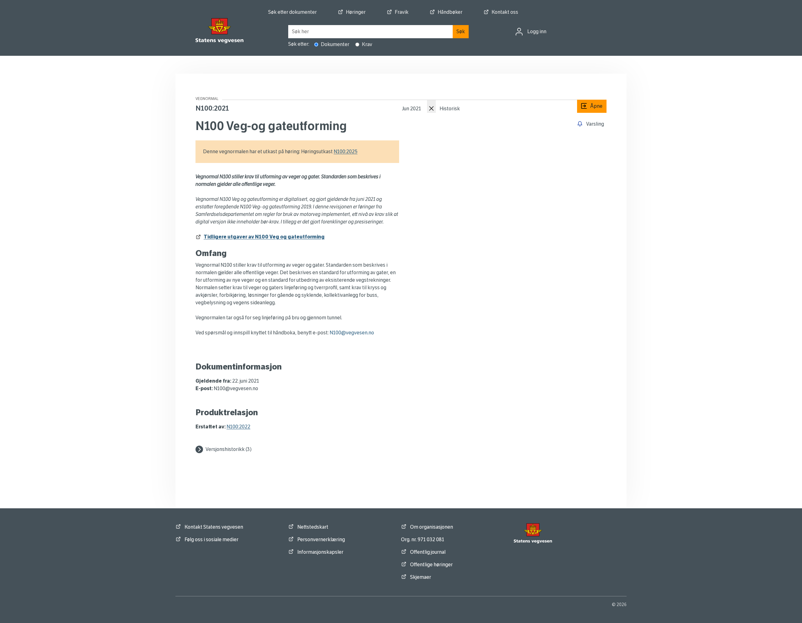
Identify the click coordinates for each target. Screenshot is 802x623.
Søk (460, 31)
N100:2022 (238, 427)
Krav (367, 44)
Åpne (589, 106)
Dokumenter (335, 44)
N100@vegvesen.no (352, 333)
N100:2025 (345, 151)
